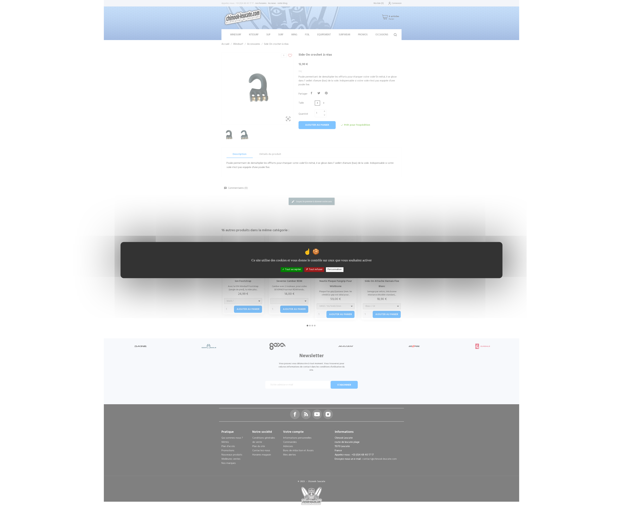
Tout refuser (315, 269)
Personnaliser (335, 269)
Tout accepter (292, 269)
